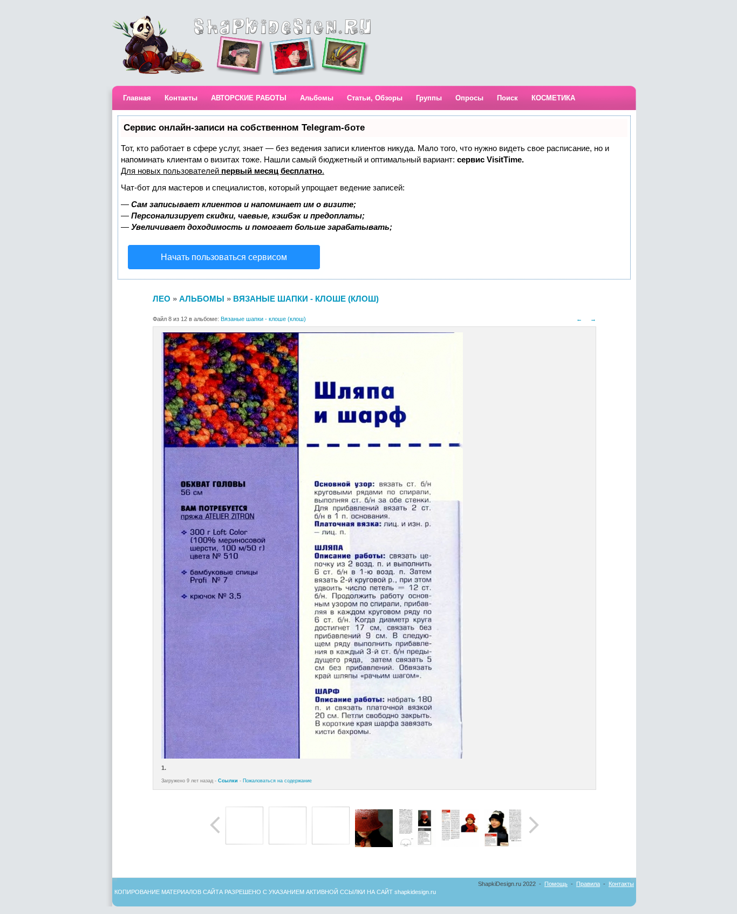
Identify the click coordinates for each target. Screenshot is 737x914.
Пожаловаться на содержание (277, 780)
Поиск (507, 98)
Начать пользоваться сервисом (224, 257)
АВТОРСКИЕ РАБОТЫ (248, 98)
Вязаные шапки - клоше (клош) (306, 298)
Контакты (181, 98)
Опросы (469, 98)
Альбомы (316, 98)
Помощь (556, 884)
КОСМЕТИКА (553, 98)
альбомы (201, 298)
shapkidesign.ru (415, 892)
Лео (161, 298)
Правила (588, 884)
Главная (137, 98)
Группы (429, 98)
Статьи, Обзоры (374, 98)
